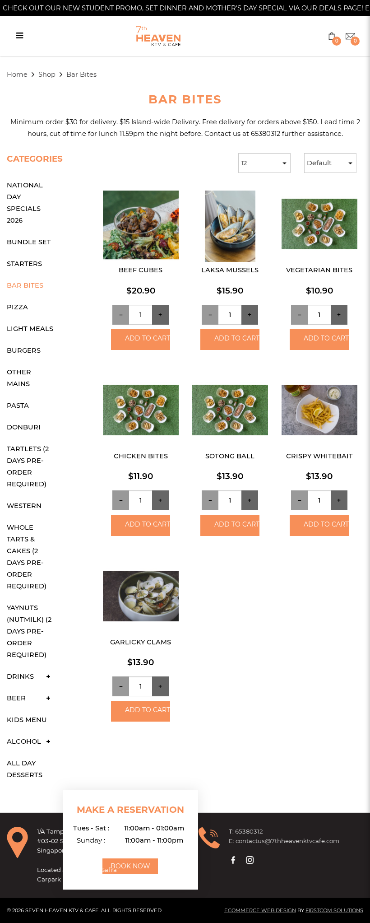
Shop (47, 74)
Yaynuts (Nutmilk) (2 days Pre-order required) (29, 631)
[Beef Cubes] (141, 226)
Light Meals (30, 329)
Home (17, 74)
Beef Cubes (140, 270)
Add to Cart (147, 338)
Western (24, 506)
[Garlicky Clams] (141, 598)
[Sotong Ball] (230, 412)
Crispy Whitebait (319, 456)
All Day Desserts (24, 769)
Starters (24, 264)
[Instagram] (250, 859)
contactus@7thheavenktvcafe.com (287, 840)
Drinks (20, 676)
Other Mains (19, 378)
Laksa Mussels (230, 270)
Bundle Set (29, 242)
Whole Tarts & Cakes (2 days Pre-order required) (26, 556)
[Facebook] (234, 859)
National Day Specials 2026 (25, 202)
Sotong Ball (229, 456)
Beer (16, 698)
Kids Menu (27, 720)
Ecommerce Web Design (260, 910)
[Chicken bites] (141, 412)
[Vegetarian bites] (319, 226)
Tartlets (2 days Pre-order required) (28, 466)
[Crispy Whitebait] (319, 412)
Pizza (17, 307)
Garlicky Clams (140, 642)
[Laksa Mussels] (230, 226)
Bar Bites (81, 74)
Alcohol (24, 741)
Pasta (18, 405)
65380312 (249, 831)
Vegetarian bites (319, 270)
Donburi (24, 427)
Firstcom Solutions (334, 910)
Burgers (24, 350)
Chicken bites (141, 456)
